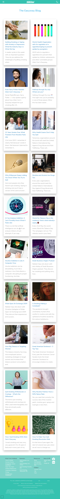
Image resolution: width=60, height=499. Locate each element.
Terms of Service (43, 480)
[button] (3, 2)
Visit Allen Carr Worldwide (30, 496)
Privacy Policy (35, 480)
